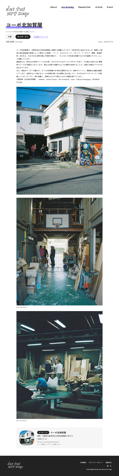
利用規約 (83, 462)
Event (110, 7)
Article (98, 7)
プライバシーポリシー (96, 462)
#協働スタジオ (40, 36)
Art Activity (67, 7)
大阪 (10, 37)
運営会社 (109, 462)
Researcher (84, 7)
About (53, 7)
